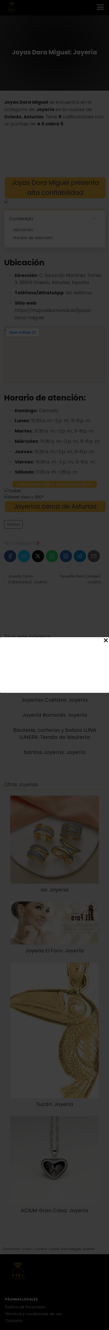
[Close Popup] (106, 641)
